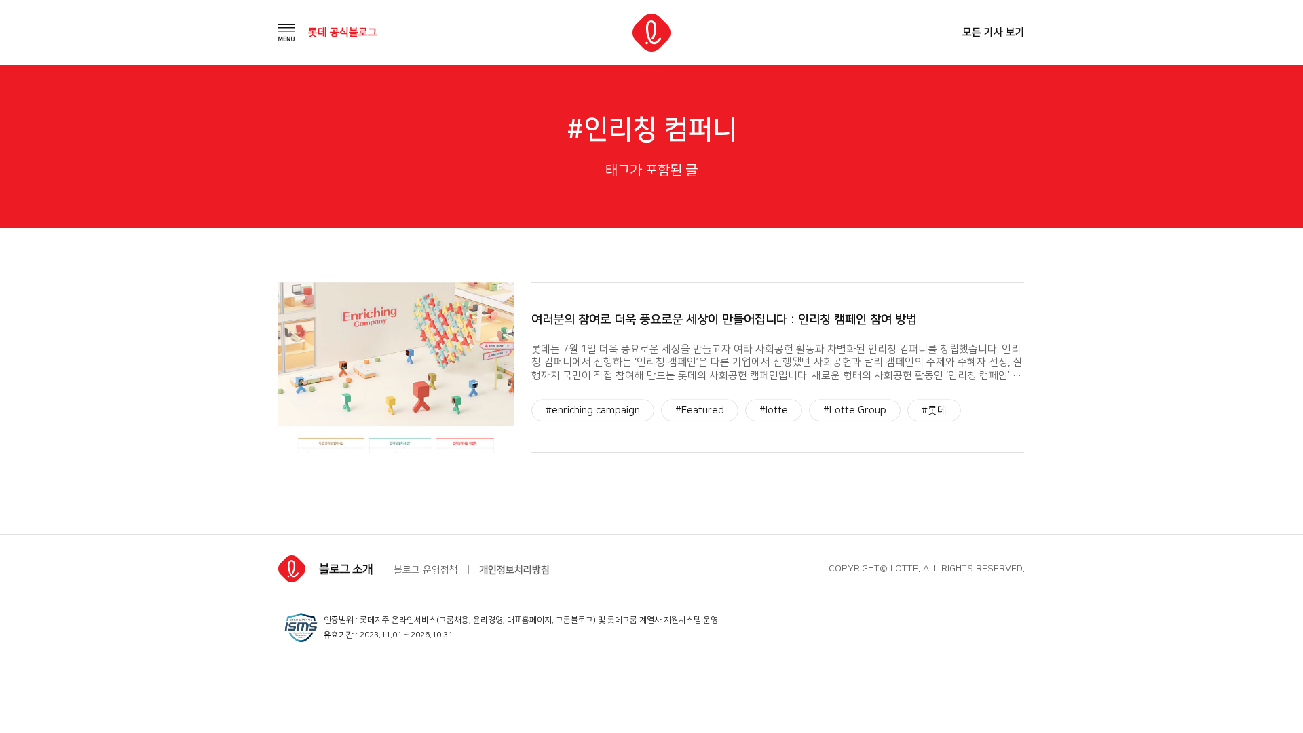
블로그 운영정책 (426, 570)
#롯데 (934, 410)
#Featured (699, 410)
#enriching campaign (593, 410)
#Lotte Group (854, 410)
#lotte (773, 410)
